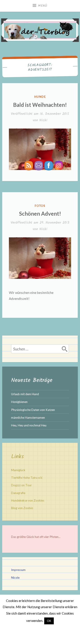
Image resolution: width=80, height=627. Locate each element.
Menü (42, 5)
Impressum (18, 570)
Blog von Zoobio (22, 508)
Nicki (43, 120)
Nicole (15, 577)
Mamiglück (18, 470)
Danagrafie (18, 493)
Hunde (40, 96)
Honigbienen (19, 402)
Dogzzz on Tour (21, 485)
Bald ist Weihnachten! (40, 105)
